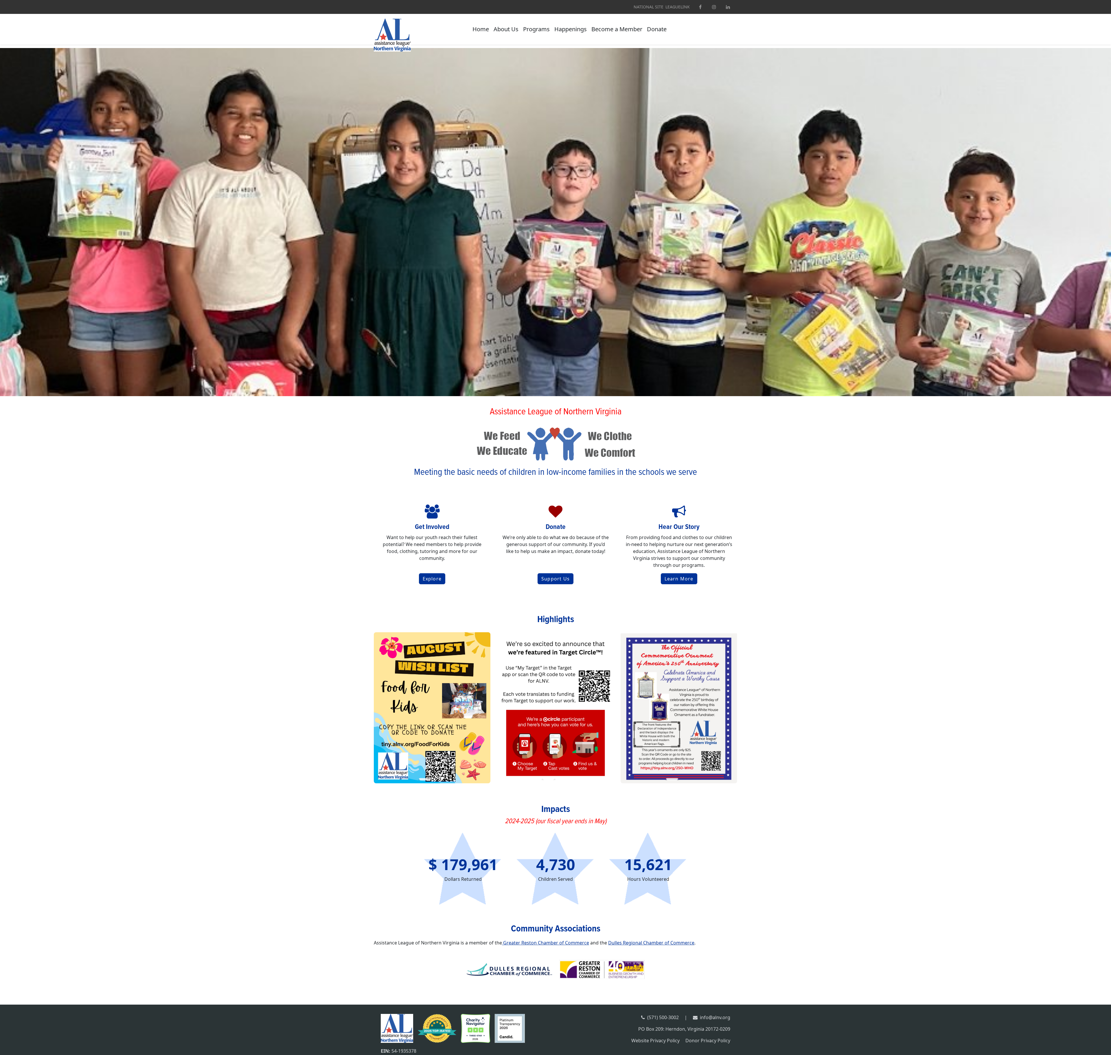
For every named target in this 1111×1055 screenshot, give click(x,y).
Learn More (679, 579)
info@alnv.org (715, 1017)
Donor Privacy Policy (707, 1040)
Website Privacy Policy (655, 1040)
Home (480, 29)
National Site (648, 7)
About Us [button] (506, 29)
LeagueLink (677, 7)
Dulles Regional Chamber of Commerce (651, 943)
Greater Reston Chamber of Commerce (545, 943)
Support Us (555, 579)
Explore (432, 579)
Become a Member (616, 29)
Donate (657, 29)
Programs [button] (536, 29)
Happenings (570, 29)
